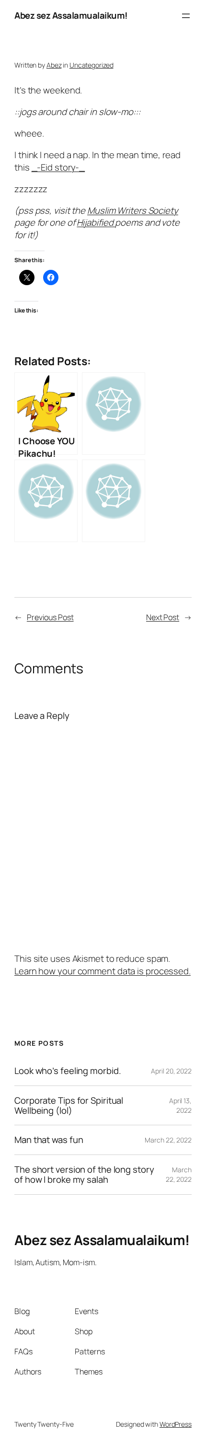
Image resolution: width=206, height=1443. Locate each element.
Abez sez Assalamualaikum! (71, 15)
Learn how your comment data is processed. (102, 971)
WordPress (176, 1424)
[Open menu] (186, 16)
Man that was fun (48, 1140)
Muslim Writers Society (132, 210)
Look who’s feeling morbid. (67, 1071)
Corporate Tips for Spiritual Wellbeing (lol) (68, 1105)
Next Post (162, 617)
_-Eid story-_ (58, 167)
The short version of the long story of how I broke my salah (84, 1174)
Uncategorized (91, 64)
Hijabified (96, 222)
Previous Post (50, 617)
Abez (54, 64)
